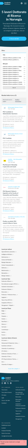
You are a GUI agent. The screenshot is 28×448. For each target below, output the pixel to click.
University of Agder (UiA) (14, 186)
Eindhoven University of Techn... (10, 353)
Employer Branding (6, 430)
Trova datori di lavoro (7, 392)
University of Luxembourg (8, 348)
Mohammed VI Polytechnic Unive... (10, 343)
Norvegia (13, 109)
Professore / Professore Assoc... (10, 294)
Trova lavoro (4, 390)
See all (14, 87)
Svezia (4, 313)
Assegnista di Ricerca (7, 302)
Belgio (4, 311)
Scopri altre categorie (13, 368)
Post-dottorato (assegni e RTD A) (10, 284)
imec (3, 362)
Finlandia (5, 316)
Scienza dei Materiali (7, 259)
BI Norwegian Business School (15, 107)
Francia (4, 335)
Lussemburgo (5, 329)
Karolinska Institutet (7, 345)
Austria (4, 332)
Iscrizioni (4, 428)
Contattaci (4, 403)
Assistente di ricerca (20, 416)
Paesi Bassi (5, 321)
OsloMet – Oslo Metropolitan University (15, 159)
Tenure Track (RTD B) (7, 300)
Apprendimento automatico (9, 251)
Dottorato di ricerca (20, 390)
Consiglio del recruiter (7, 436)
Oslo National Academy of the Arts (16, 217)
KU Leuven (5, 340)
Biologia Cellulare (6, 275)
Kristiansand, (11, 188)
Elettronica (5, 267)
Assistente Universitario (8, 286)
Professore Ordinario (7, 289)
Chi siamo (4, 395)
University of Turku (7, 356)
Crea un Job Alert (15, 38)
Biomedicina (5, 273)
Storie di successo (6, 433)
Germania (4, 327)
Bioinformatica (6, 270)
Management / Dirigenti (8, 305)
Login (3, 398)
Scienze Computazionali (8, 265)
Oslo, (9, 109)
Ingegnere (4, 297)
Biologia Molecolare (7, 262)
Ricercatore (5, 292)
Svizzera (4, 319)
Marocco (4, 324)
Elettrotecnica (6, 257)
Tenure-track (19, 411)
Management (19, 419)
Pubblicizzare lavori (6, 425)
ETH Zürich (5, 351)
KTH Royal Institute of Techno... (10, 359)
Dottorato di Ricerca (9, 128)
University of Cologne (7, 364)
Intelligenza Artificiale (7, 254)
